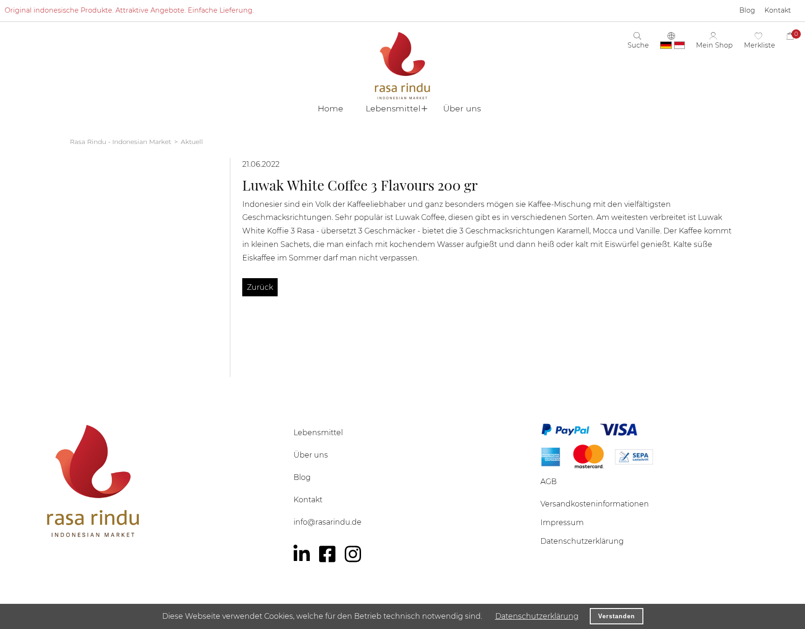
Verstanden (616, 616)
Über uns (310, 455)
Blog (302, 477)
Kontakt (307, 499)
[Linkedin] (301, 554)
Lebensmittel (318, 432)
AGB (548, 481)
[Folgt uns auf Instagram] (353, 554)
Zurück (260, 287)
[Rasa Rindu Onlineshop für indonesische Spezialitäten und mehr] (156, 481)
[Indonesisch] (679, 45)
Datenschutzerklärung (537, 616)
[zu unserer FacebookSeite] (327, 554)
